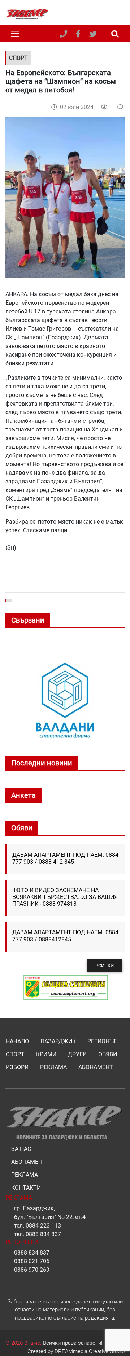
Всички (104, 965)
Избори (17, 1067)
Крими (46, 1054)
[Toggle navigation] (15, 34)
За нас (21, 1148)
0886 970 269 (31, 1269)
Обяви (107, 1054)
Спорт (15, 1054)
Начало (17, 1041)
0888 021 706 (31, 1261)
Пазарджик (58, 1041)
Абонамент (95, 1067)
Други (77, 1054)
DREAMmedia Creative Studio (90, 1351)
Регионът (102, 1041)
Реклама (53, 1067)
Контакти (26, 1187)
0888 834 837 (43, 1234)
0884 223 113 (43, 1225)
